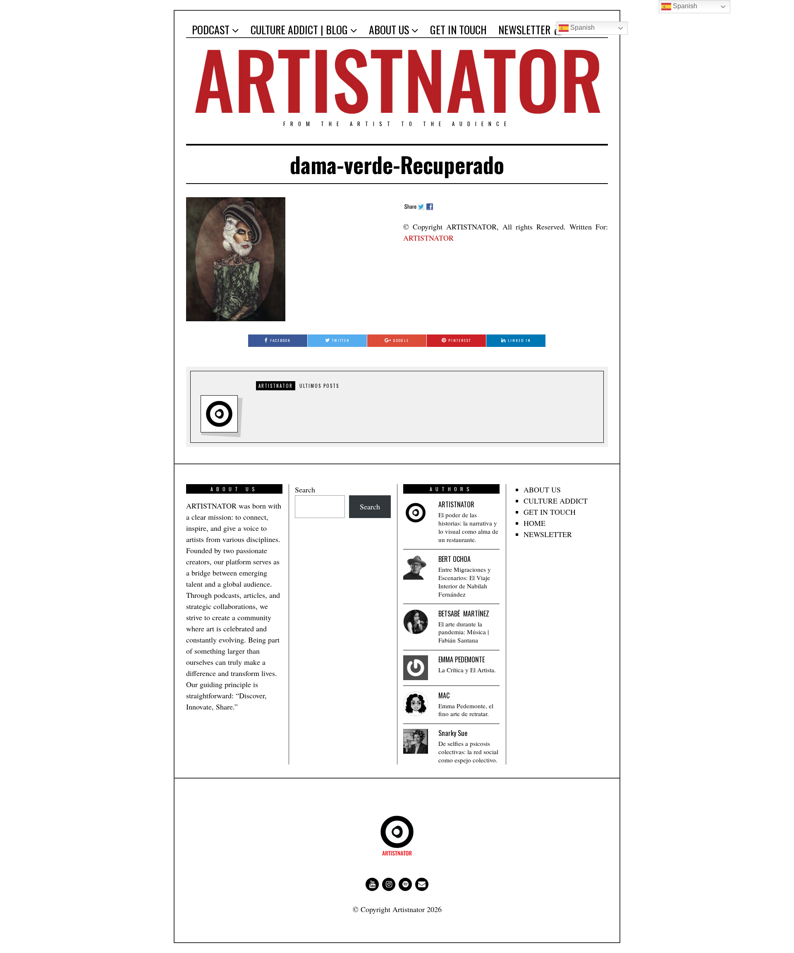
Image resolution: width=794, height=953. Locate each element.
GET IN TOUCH (458, 29)
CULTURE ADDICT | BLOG (299, 29)
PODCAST (211, 29)
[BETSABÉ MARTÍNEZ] (415, 621)
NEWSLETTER (524, 29)
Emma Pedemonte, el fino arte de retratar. (465, 710)
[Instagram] (388, 884)
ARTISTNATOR (428, 238)
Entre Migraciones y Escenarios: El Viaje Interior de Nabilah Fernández (464, 582)
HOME (534, 523)
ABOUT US (389, 29)
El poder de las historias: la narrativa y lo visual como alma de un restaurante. (468, 527)
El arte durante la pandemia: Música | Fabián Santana (463, 632)
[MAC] (415, 703)
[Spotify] (405, 884)
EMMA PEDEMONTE (461, 659)
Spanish (582, 27)
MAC (444, 695)
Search (305, 489)
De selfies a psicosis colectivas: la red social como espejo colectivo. (468, 752)
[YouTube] (372, 884)
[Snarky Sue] (415, 741)
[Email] (421, 884)
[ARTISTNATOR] (415, 512)
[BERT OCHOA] (415, 567)
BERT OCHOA (454, 559)
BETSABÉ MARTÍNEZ (463, 614)
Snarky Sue (452, 733)
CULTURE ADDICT (556, 501)
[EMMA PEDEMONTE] (415, 667)
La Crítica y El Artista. (467, 670)
